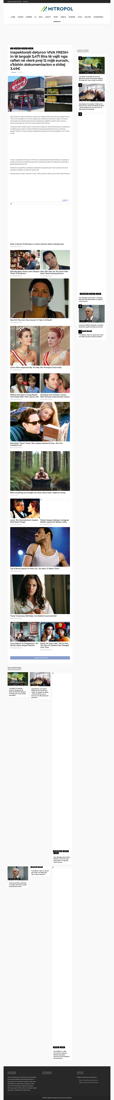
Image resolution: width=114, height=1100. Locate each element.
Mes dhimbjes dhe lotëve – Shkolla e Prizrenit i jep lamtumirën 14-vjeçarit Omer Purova (62, 859)
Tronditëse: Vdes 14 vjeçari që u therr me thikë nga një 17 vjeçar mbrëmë (40, 872)
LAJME (13, 17)
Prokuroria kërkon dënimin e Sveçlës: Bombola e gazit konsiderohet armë (18, 884)
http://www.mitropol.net (91, 1082)
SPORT (56, 17)
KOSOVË (20, 17)
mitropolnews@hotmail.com (90, 1080)
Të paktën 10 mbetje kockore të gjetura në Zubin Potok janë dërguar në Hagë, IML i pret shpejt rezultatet (17, 692)
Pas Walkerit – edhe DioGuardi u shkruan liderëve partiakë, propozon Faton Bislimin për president (61, 1055)
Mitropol (14, 72)
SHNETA (63, 17)
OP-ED (80, 17)
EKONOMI (72, 17)
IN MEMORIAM (98, 17)
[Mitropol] (57, 9)
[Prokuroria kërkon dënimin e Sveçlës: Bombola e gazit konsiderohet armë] (18, 873)
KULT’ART (88, 17)
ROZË (40, 17)
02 (35, 17)
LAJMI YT (48, 17)
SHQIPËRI (29, 17)
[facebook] (105, 1)
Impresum (25, 1)
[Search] (104, 17)
